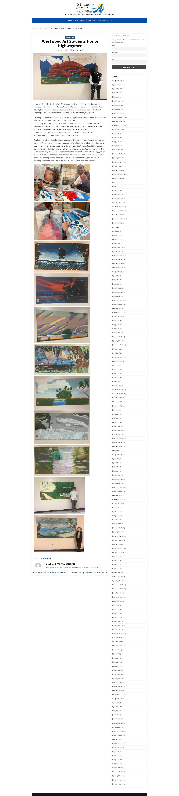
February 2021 (117, 337)
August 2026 (117, 81)
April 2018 (116, 471)
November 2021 (118, 304)
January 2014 (117, 678)
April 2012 (116, 764)
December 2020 (118, 345)
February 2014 (117, 674)
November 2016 (118, 540)
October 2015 (117, 593)
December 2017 (118, 487)
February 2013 (117, 723)
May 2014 (116, 662)
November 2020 (118, 349)
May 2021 (116, 325)
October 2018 (117, 446)
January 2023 (117, 251)
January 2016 (117, 581)
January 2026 (117, 109)
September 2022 (118, 268)
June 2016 (116, 560)
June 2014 (116, 658)
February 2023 (117, 247)
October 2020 (117, 353)
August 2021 (117, 316)
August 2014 (117, 650)
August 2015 (117, 601)
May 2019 (116, 418)
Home (70, 20)
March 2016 (117, 572)
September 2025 (118, 125)
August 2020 (117, 361)
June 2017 (116, 512)
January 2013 (117, 727)
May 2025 (116, 142)
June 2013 (116, 707)
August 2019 (117, 406)
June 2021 (116, 320)
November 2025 (118, 117)
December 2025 (118, 113)
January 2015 (117, 629)
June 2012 (116, 755)
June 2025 (116, 138)
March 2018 (117, 475)
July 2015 (116, 605)
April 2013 (116, 715)
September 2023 (118, 219)
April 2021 (116, 329)
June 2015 (116, 609)
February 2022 (117, 292)
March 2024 (117, 194)
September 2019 (118, 402)
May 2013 (116, 711)
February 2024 (117, 198)
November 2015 (118, 589)
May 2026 (116, 93)
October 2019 (117, 398)
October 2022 (117, 263)
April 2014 (116, 666)
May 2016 (116, 564)
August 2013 (117, 699)
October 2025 (117, 121)
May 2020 (116, 373)
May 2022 (116, 280)
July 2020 (116, 365)
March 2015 (117, 621)
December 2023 (118, 207)
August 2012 (117, 747)
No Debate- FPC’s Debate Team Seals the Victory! (51, 573)
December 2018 (118, 438)
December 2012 (118, 731)
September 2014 (118, 646)
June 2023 (116, 231)
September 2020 (118, 357)
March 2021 (117, 333)
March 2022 (117, 288)
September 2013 (118, 694)
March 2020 (117, 381)
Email (113, 59)
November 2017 (118, 491)
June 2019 (116, 414)
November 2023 (118, 211)
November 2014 (118, 638)
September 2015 (118, 597)
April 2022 (116, 284)
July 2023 (116, 227)
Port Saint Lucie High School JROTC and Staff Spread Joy (89, 573)
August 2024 (117, 178)
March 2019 (117, 426)
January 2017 (117, 532)
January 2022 (117, 296)
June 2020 (116, 369)
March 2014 (117, 670)
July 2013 (116, 703)
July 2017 (116, 507)
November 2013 (118, 686)
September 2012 (118, 743)
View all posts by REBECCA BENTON (87, 567)
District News (79, 20)
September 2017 (118, 499)
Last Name (115, 52)
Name (113, 45)
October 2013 (117, 690)
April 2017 (116, 520)
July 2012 (116, 751)
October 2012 (117, 739)
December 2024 (118, 162)
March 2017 (117, 524)
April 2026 (116, 97)
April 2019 (116, 422)
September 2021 (118, 312)
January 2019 (117, 434)
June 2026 (116, 89)
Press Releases (103, 20)
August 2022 (117, 272)
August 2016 (117, 552)
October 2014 (117, 642)
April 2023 (116, 239)
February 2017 (117, 528)
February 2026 (117, 105)
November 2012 (118, 735)
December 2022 (118, 255)
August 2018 (117, 455)
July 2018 (116, 459)
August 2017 (117, 503)
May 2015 (116, 613)
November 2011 (118, 784)
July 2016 (116, 556)
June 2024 (116, 182)
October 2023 (117, 215)
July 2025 (116, 133)
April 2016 (116, 568)
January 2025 (117, 158)
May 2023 (116, 235)
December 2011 (118, 780)
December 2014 (118, 634)
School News (90, 20)
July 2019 (116, 410)
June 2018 (116, 463)
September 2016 (118, 548)
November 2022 (118, 259)
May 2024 (116, 186)
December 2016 (118, 536)
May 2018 (116, 467)
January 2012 (117, 776)
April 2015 (116, 617)
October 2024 (117, 170)
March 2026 (117, 101)
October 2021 (117, 308)
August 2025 (117, 129)
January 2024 (117, 203)
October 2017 (117, 495)
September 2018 (118, 451)
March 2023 (117, 243)
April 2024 (116, 190)
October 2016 (117, 544)
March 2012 (117, 768)
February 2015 (117, 625)
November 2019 (118, 394)
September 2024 (118, 174)
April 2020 (116, 377)
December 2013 (118, 682)
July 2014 (116, 654)
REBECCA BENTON (78, 50)
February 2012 (117, 772)
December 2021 (118, 300)
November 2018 (118, 442)
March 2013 (117, 719)
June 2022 (116, 276)
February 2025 (117, 154)
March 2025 (117, 150)
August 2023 (117, 223)
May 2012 (116, 759)
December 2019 (118, 390)
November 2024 (118, 166)
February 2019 (117, 430)
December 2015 (118, 585)
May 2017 (116, 516)
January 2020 (117, 385)
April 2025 (116, 146)
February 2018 (117, 479)
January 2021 (117, 341)
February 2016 (117, 577)
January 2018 (117, 483)
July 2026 (116, 85)
